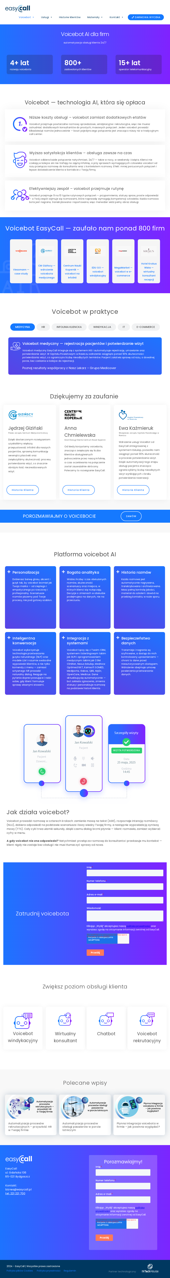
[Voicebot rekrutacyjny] (147, 1019)
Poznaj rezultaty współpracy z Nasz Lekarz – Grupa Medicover (69, 368)
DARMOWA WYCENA (147, 17)
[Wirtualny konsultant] (65, 1019)
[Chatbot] (106, 1019)
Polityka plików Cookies (20, 1270)
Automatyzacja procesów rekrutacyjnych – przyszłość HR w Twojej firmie (30, 1127)
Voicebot (25, 17)
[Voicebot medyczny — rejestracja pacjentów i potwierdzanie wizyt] (16, 346)
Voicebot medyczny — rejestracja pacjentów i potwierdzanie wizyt (83, 343)
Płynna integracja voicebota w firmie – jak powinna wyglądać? (138, 1125)
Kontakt (115, 17)
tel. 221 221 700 (15, 1193)
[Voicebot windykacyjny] (23, 1021)
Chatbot (106, 1034)
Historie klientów (70, 17)
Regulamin (70, 1270)
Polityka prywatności (48, 1270)
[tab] (22, 327)
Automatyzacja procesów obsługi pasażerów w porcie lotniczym (81, 1127)
